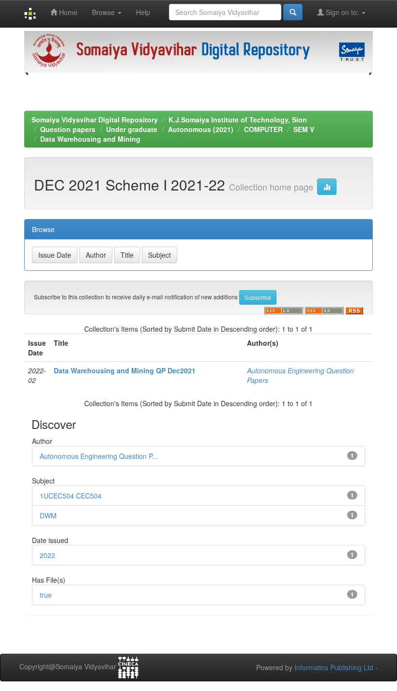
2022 (47, 555)
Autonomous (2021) (200, 129)
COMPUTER (263, 129)
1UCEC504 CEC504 (71, 495)
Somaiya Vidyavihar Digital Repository (94, 119)
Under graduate (131, 129)
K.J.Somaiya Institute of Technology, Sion (237, 119)
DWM (48, 515)
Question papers (67, 129)
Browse (104, 12)
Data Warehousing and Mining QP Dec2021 (125, 370)
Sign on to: (342, 12)
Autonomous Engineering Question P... (99, 456)
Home (67, 12)
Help (143, 12)
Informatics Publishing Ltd (333, 667)
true (46, 595)
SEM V (303, 129)
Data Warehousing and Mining (90, 139)
